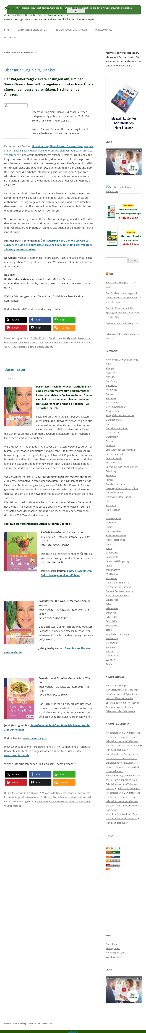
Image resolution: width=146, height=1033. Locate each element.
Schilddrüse (112, 599)
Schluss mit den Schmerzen (120, 334)
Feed (111, 273)
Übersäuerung (44, 346)
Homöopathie (113, 518)
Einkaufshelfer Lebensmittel (120, 449)
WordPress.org (114, 956)
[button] (16, 320)
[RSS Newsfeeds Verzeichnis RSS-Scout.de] (113, 861)
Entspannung (113, 462)
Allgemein (72, 338)
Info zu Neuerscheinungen (71, 29)
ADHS (109, 364)
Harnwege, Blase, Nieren (119, 496)
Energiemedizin (114, 458)
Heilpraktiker (113, 509)
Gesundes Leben (115, 492)
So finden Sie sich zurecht (33, 29)
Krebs (109, 548)
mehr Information (123, 7)
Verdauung (112, 638)
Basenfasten (84, 338)
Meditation (112, 574)
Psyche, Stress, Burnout (118, 586)
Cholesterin (112, 436)
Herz (108, 514)
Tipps (109, 629)
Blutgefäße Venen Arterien (120, 415)
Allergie (110, 368)
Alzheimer (111, 376)
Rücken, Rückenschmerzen (120, 591)
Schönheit (111, 612)
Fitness (109, 479)
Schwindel (111, 617)
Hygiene (110, 526)
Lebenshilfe (112, 556)
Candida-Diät (113, 432)
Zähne (109, 664)
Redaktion (54, 338)
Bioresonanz (112, 411)
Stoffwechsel (84, 797)
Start (7, 29)
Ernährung (46, 797)
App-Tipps (111, 385)
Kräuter (110, 544)
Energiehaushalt (114, 454)
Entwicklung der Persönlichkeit (122, 466)
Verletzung (111, 642)
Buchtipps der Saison (117, 428)
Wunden (110, 659)
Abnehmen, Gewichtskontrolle (122, 359)
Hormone (111, 522)
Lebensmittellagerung (117, 561)
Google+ (110, 835)
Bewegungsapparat (116, 406)
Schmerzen (112, 608)
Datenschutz (12, 37)
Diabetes (110, 445)
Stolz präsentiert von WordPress (36, 1023)
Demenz (110, 441)
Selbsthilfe (111, 621)
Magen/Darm (113, 569)
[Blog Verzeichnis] (113, 852)
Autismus (111, 398)
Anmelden (111, 944)
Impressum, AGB (103, 29)
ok (76, 11)
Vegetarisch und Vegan (118, 634)
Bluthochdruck (114, 419)
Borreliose (111, 424)
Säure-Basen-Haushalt (56, 342)
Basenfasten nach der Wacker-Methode (69, 801)
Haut (108, 501)
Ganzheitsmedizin (115, 484)
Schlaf (109, 604)
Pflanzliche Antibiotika (117, 582)
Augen (109, 394)
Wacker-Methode (13, 805)
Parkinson (111, 578)
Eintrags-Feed (113, 948)
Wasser (110, 651)
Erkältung (111, 471)
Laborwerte (112, 552)
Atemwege (111, 389)
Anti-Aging (111, 381)
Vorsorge (111, 647)
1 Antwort (9, 378)
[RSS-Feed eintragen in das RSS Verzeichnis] (113, 857)
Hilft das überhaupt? (117, 282)
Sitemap (73, 1031)
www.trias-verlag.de (35, 738)
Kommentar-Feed (115, 952)
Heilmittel (111, 505)
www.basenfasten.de (16, 755)
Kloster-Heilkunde (115, 539)
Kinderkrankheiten (116, 535)
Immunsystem (113, 531)
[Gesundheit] (113, 848)
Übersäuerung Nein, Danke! (29, 70)
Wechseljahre (113, 655)
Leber (41, 342)
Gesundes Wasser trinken (119, 323)
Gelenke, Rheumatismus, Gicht (20, 342)
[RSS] (108, 869)
